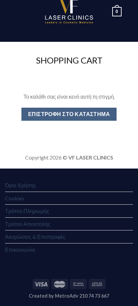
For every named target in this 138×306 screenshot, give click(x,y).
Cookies (14, 198)
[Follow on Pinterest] (82, 32)
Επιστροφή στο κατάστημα (69, 114)
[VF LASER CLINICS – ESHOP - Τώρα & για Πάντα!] (69, 11)
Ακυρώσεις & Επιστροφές (35, 236)
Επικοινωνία (20, 249)
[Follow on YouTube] (90, 32)
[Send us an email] (64, 32)
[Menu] (9, 11)
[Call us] (73, 32)
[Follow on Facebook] (47, 32)
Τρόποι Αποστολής (28, 224)
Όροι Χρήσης (20, 185)
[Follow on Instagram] (56, 32)
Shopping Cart (69, 60)
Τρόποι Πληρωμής (27, 211)
